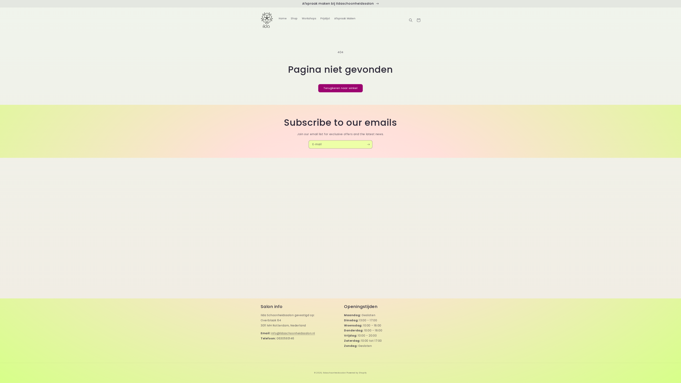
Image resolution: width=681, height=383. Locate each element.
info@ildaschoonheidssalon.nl (293, 333)
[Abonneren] (368, 144)
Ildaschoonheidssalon (334, 372)
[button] (411, 20)
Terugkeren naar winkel (340, 88)
